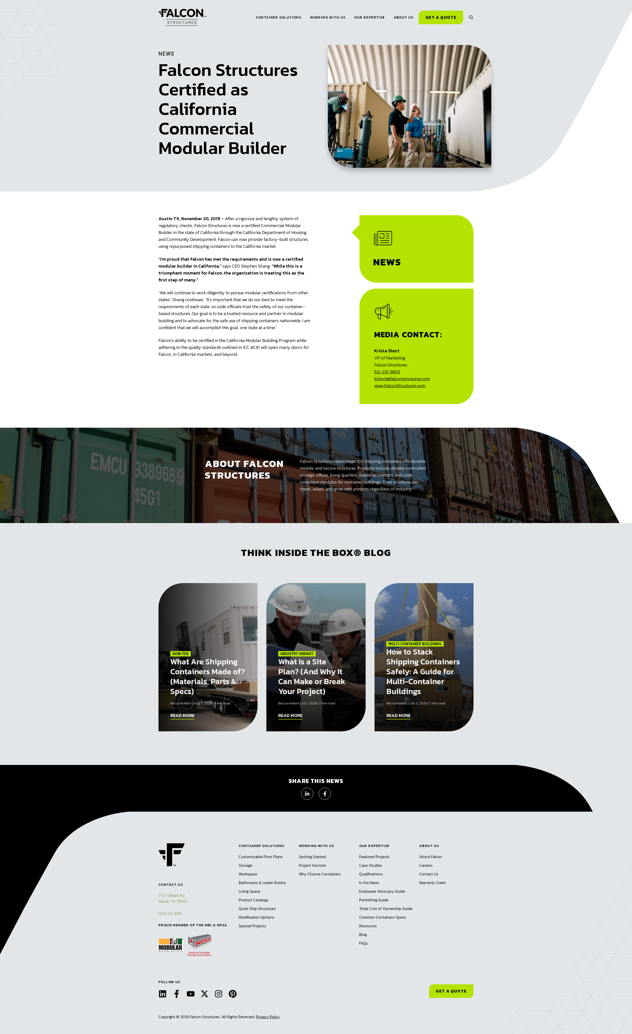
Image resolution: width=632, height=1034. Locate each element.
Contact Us (428, 874)
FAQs (363, 943)
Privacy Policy (268, 1017)
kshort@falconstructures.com (402, 378)
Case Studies (370, 865)
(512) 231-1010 (170, 913)
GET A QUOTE (451, 991)
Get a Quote (441, 17)
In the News (369, 883)
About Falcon (430, 857)
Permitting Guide (373, 900)
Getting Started (312, 857)
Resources (368, 926)
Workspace (248, 874)
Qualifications (371, 874)
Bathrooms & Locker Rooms (262, 883)
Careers (426, 865)
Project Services (312, 865)
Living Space (249, 891)
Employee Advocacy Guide (382, 891)
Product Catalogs (253, 900)
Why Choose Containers (320, 874)
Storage (245, 865)
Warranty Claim (432, 883)
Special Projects (252, 926)
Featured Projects (374, 857)
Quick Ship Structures (257, 908)
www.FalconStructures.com (399, 385)
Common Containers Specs (382, 917)
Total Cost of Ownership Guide (386, 908)
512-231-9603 (387, 371)
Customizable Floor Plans (261, 857)
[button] (471, 17)
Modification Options (256, 917)
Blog (363, 934)
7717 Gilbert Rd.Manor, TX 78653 (172, 898)
